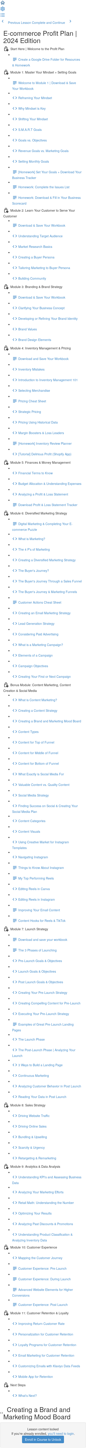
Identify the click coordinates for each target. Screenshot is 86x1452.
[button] (2, 4)
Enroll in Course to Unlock (43, 1439)
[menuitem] (2, 10)
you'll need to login (61, 1433)
